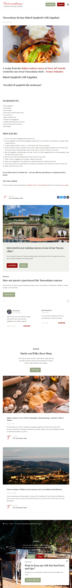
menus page (64, 185)
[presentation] (4, 301)
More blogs (35, 370)
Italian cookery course (33, 68)
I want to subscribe (33, 580)
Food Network (43, 185)
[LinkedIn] (64, 197)
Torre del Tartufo (56, 68)
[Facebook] (58, 197)
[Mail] (67, 197)
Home (6, 524)
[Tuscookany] (13, 4)
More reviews (9, 294)
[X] (61, 197)
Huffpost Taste (31, 185)
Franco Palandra (54, 71)
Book (40, 557)
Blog (11, 524)
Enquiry (60, 4)
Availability (50, 4)
